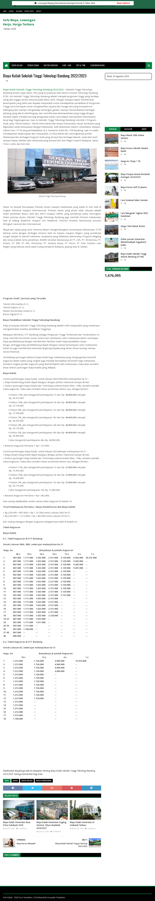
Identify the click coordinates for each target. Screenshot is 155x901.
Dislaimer (19, 11)
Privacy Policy (29, 11)
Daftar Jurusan (51, 65)
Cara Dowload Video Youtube (134, 200)
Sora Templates (25, 897)
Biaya (15, 780)
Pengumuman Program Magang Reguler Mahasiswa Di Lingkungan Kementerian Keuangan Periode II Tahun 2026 (66, 3)
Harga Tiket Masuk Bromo (133, 226)
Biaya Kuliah (17, 65)
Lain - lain (66, 65)
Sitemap (11, 11)
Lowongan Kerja (97, 65)
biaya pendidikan (43, 780)
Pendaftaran (33, 65)
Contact (38, 11)
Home (4, 11)
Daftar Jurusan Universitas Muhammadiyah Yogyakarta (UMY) (133, 242)
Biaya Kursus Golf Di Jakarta (134, 187)
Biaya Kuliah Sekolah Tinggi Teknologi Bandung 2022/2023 (33, 89)
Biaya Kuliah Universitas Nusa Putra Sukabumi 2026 (16, 824)
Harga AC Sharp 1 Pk (130, 161)
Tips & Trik (80, 65)
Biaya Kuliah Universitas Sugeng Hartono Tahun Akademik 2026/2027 (51, 825)
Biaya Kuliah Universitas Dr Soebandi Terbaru (82, 824)
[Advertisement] (97, 38)
